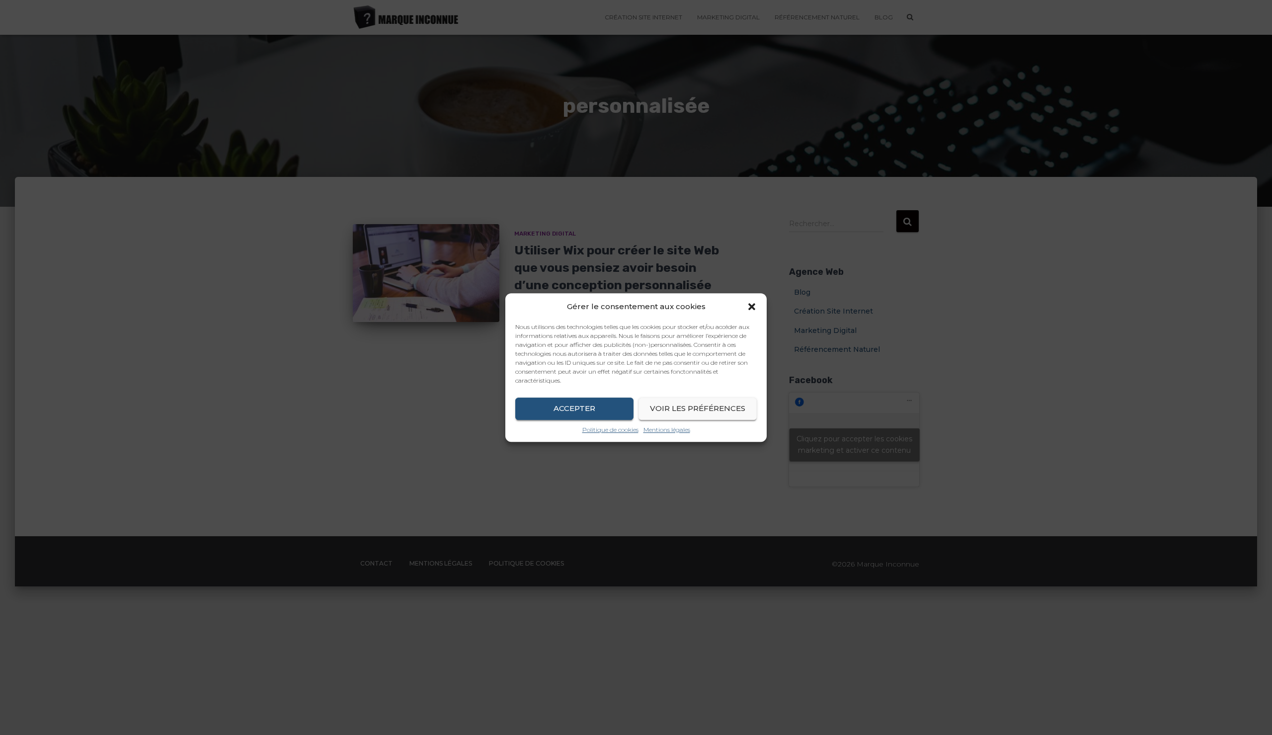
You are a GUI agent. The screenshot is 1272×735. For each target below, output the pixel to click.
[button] (752, 307)
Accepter (574, 408)
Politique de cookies (610, 429)
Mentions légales (666, 429)
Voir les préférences (697, 408)
